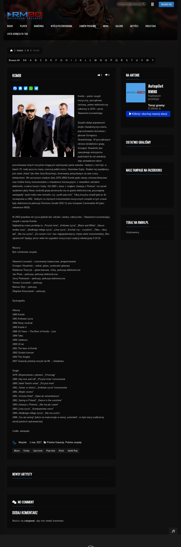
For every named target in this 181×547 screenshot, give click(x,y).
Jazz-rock (37, 451)
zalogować (29, 520)
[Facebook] (152, 4)
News (105, 26)
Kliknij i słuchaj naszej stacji (149, 113)
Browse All (14, 60)
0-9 (24, 60)
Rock (61, 451)
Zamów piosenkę (87, 26)
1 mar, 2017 (36, 442)
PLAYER (23, 26)
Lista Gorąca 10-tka (17, 34)
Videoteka (150, 26)
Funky (26, 451)
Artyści (134, 26)
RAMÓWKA (39, 26)
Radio (10, 26)
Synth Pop (73, 451)
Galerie (119, 26)
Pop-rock (50, 451)
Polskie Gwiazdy (55, 442)
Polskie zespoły (73, 442)
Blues (17, 451)
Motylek (23, 442)
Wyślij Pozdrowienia (61, 26)
